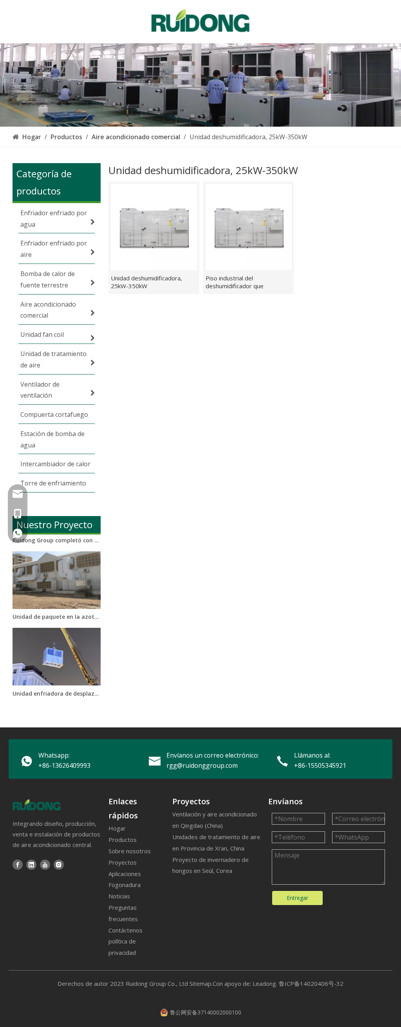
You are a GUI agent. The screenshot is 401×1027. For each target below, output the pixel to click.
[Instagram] (59, 864)
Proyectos (122, 862)
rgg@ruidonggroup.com (202, 765)
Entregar (297, 898)
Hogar (117, 828)
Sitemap (200, 983)
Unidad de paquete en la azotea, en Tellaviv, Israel (57, 610)
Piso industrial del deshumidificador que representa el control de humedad (238, 282)
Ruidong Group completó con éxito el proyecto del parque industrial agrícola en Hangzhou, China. (57, 534)
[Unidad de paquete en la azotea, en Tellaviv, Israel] (57, 601)
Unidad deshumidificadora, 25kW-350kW (146, 282)
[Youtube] (45, 864)
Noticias (119, 896)
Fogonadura (124, 885)
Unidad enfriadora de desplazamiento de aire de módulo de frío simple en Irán (57, 687)
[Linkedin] (31, 864)
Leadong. (265, 983)
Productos (122, 839)
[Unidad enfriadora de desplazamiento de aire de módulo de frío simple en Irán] (57, 677)
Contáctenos (125, 930)
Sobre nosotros (129, 851)
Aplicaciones (124, 874)
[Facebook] (18, 864)
